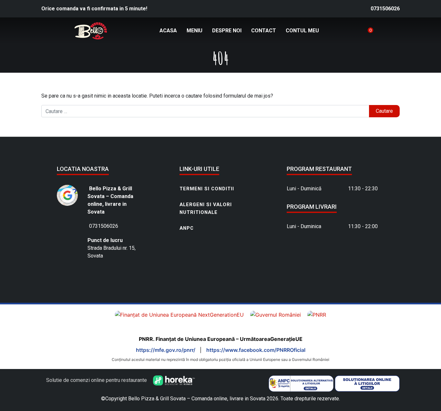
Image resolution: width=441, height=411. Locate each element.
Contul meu (302, 30)
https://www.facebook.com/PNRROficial (255, 350)
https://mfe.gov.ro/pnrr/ (166, 350)
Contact (263, 30)
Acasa (168, 30)
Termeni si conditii (206, 189)
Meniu (194, 30)
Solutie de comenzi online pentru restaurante (97, 380)
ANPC (186, 228)
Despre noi (226, 30)
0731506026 (385, 8)
